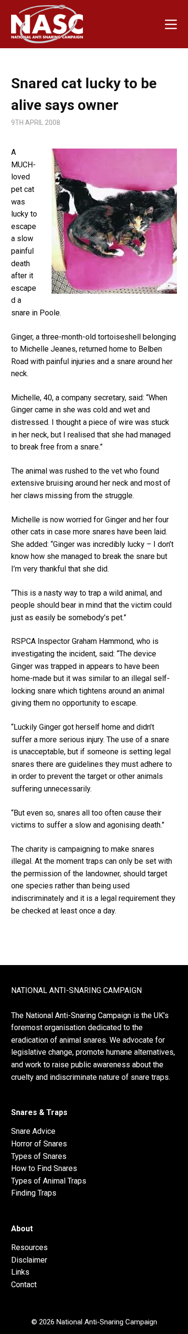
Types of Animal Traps (48, 1180)
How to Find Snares (44, 1168)
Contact (24, 1284)
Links (20, 1272)
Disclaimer (29, 1260)
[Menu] (171, 24)
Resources (29, 1247)
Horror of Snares (39, 1143)
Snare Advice (33, 1131)
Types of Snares (39, 1156)
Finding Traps (33, 1193)
